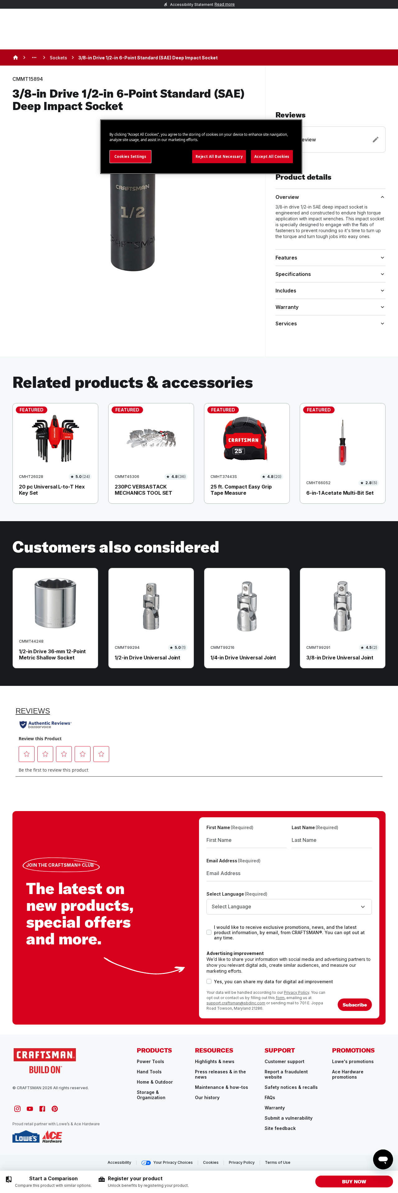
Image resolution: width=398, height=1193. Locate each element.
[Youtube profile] (30, 1109)
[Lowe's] (25, 1136)
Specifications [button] (293, 274)
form (280, 997)
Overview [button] (287, 197)
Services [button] (286, 323)
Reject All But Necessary (219, 156)
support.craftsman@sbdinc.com (235, 1003)
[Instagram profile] (17, 1109)
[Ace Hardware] (52, 1136)
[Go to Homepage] (44, 1060)
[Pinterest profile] (55, 1109)
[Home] (15, 57)
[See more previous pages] (34, 57)
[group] (48, 1182)
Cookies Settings (130, 156)
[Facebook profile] (42, 1109)
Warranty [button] (286, 307)
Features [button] (286, 258)
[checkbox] (208, 932)
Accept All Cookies (271, 156)
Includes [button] (285, 290)
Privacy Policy (296, 992)
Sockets (58, 57)
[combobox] (289, 907)
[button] (330, 131)
